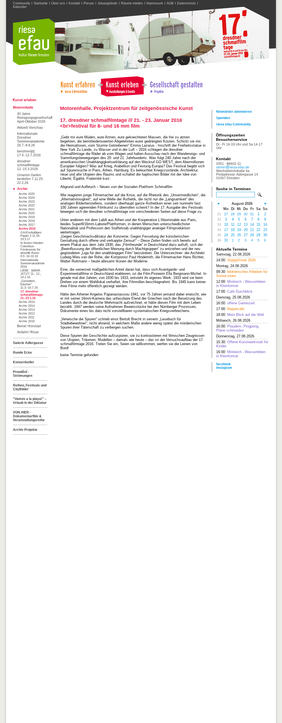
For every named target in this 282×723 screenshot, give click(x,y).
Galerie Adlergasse (28, 343)
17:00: (234, 291)
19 (239, 230)
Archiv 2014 (27, 305)
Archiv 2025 (27, 193)
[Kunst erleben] (122, 85)
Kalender (20, 7)
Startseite (41, 3)
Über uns (58, 3)
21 (252, 230)
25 (233, 235)
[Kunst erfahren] (77, 85)
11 (233, 224)
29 (239, 214)
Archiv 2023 (27, 201)
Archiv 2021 (27, 209)
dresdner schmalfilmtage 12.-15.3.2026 (28, 165)
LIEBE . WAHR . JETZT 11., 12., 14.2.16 (31, 274)
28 (233, 214)
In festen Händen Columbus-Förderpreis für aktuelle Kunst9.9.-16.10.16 (31, 249)
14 (252, 224)
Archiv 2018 (27, 220)
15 (258, 224)
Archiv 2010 (27, 321)
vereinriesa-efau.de (232, 167)
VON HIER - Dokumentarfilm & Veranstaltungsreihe (29, 416)
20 (246, 230)
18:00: (240, 315)
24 (226, 235)
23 (265, 230)
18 (233, 230)
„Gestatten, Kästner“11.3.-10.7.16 (29, 284)
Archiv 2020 (27, 213)
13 (246, 224)
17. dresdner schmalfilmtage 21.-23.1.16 (31, 295)
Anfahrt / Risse (28, 332)
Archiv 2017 (27, 224)
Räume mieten (132, 3)
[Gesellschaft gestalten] (176, 85)
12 (239, 224)
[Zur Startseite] (34, 64)
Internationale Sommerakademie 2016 (32, 263)
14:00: (236, 260)
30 (246, 214)
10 (226, 224)
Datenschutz (186, 3)
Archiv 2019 (27, 217)
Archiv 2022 (27, 205)
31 (252, 214)
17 (226, 230)
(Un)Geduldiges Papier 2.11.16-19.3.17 (31, 236)
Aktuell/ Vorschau (30, 128)
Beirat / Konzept (29, 326)
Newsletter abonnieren (234, 111)
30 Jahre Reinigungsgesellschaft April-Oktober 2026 (32, 117)
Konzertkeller (23, 362)
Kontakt (74, 3)
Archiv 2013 (27, 309)
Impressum (155, 3)
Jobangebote (107, 3)
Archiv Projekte (25, 430)
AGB (170, 3)
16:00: (235, 303)
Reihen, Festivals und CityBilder (30, 387)
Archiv (22, 189)
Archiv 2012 (27, 313)
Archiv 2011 (26, 317)
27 (226, 214)
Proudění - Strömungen (22, 374)
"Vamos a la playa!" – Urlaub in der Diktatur (30, 401)
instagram (224, 367)
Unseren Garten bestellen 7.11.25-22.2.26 (30, 179)
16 (265, 224)
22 (258, 230)
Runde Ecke (22, 352)
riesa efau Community (233, 124)
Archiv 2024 (27, 197)
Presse (88, 3)
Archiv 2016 (27, 228)
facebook (223, 364)
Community (21, 3)
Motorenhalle (23, 107)
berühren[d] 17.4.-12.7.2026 (29, 153)
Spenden (223, 118)
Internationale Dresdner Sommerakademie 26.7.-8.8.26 (31, 139)
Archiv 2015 (27, 301)
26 (239, 235)
